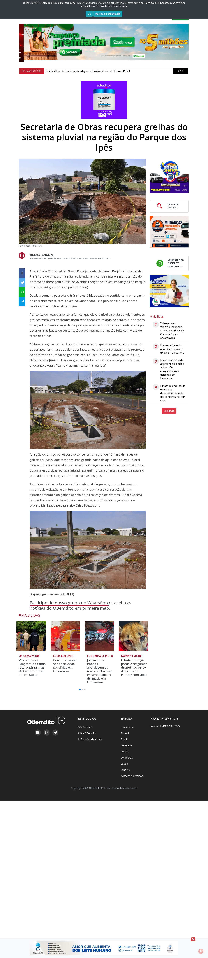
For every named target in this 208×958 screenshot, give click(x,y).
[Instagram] (46, 733)
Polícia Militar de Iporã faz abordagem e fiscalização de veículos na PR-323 (88, 71)
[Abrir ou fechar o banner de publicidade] (193, 939)
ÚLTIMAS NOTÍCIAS (32, 71)
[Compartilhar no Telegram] (22, 301)
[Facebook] (37, 733)
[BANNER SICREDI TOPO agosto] (104, 42)
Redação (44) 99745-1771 (164, 718)
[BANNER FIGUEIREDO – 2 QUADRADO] (169, 232)
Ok (89, 13)
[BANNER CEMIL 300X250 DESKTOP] (169, 291)
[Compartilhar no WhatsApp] (22, 292)
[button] (146, 635)
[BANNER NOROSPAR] (104, 948)
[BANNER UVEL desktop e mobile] (169, 176)
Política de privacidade (107, 13)
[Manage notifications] (200, 951)
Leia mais (169, 410)
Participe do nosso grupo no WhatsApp (69, 603)
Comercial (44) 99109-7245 (165, 726)
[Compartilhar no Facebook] (22, 273)
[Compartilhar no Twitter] (22, 282)
